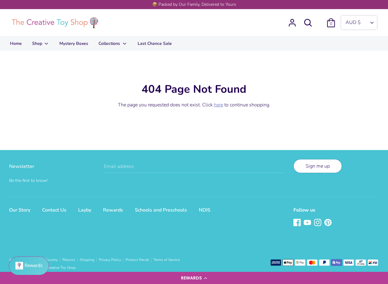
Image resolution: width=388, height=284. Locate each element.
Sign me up (318, 166)
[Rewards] (28, 266)
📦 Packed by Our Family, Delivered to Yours (194, 4)
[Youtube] (308, 223)
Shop (37, 43)
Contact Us (54, 210)
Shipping (87, 259)
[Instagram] (318, 223)
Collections (110, 43)
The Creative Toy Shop (57, 267)
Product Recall (137, 259)
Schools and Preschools (161, 210)
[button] (194, 278)
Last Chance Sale (155, 43)
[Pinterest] (328, 223)
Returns (68, 259)
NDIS (204, 210)
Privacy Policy (110, 259)
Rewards (113, 210)
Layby (84, 210)
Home (16, 43)
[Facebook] (297, 223)
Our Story (19, 210)
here (218, 105)
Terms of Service (166, 259)
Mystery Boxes (73, 43)
